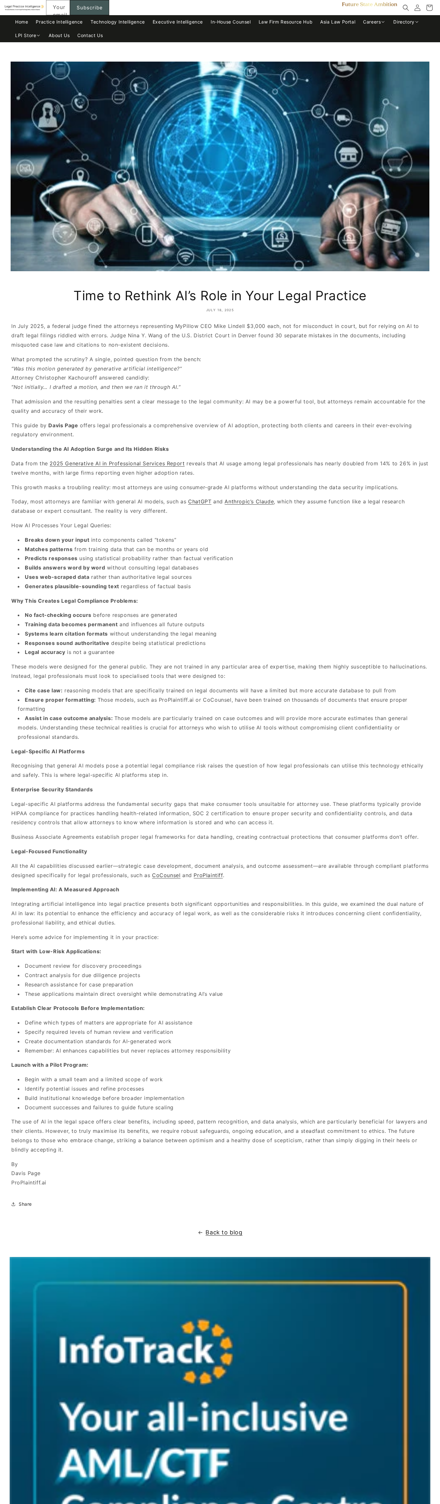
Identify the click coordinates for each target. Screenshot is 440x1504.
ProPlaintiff (208, 875)
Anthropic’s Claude (249, 501)
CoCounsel (166, 875)
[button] (406, 8)
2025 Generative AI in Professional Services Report (117, 463)
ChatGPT (199, 501)
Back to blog (224, 1232)
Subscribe (90, 8)
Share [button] (25, 1204)
